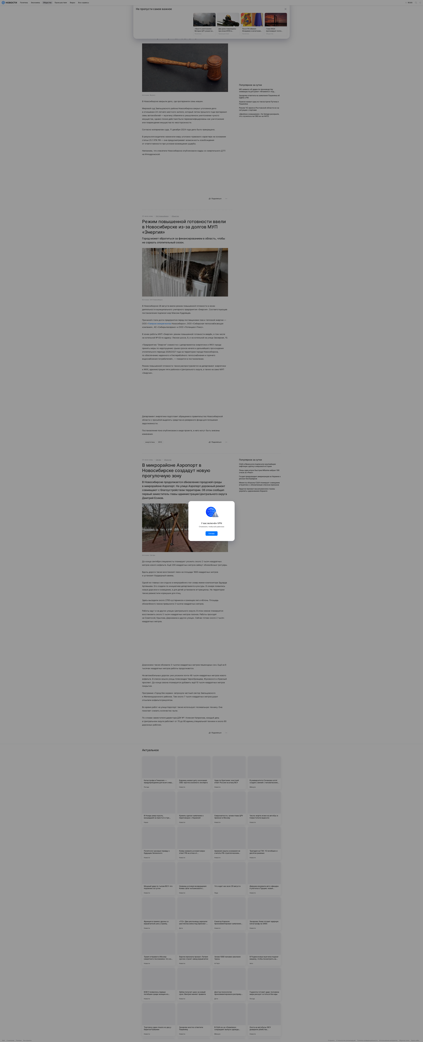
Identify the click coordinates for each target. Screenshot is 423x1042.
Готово (212, 533)
